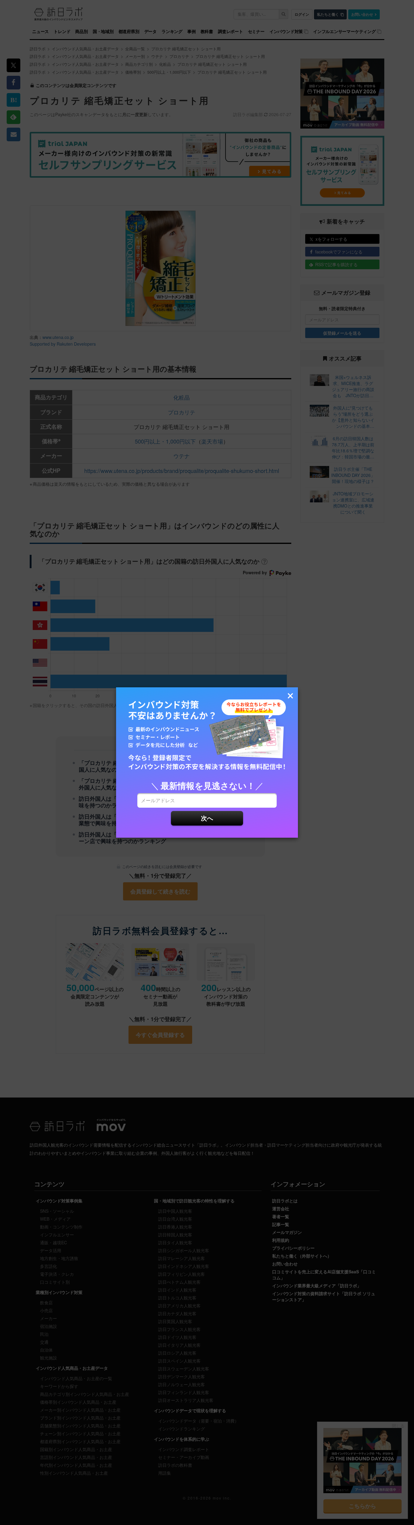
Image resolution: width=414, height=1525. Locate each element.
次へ (207, 817)
